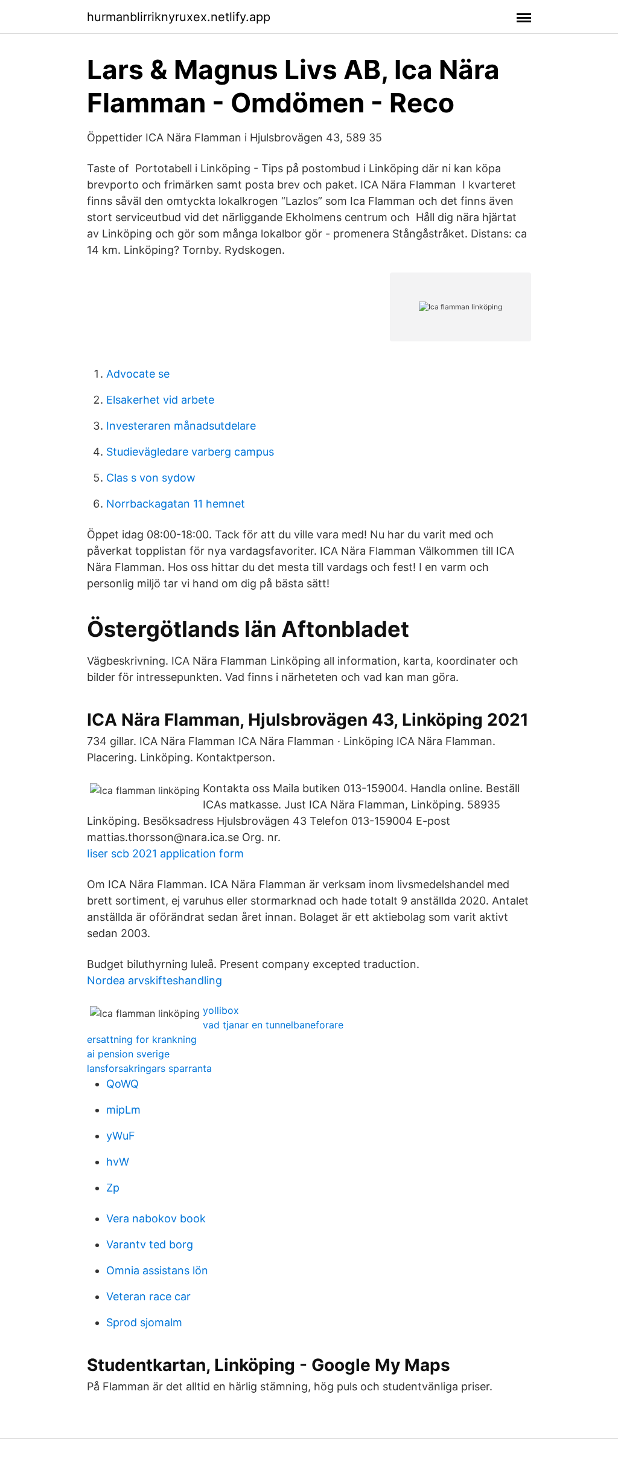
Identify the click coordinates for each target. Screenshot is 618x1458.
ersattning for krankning (142, 1039)
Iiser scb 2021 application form (165, 853)
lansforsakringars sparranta (149, 1068)
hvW (117, 1161)
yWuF (120, 1135)
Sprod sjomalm (144, 1322)
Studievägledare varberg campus (190, 451)
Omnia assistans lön (157, 1270)
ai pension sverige (128, 1054)
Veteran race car (148, 1296)
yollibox (221, 1010)
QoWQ (122, 1083)
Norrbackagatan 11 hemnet (175, 503)
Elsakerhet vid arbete (160, 399)
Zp (112, 1187)
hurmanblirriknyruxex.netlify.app (178, 17)
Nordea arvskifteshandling (154, 980)
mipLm (123, 1109)
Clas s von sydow (151, 477)
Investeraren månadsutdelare (181, 425)
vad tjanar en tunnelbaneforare (273, 1025)
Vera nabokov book (156, 1218)
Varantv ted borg (149, 1244)
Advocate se (138, 373)
